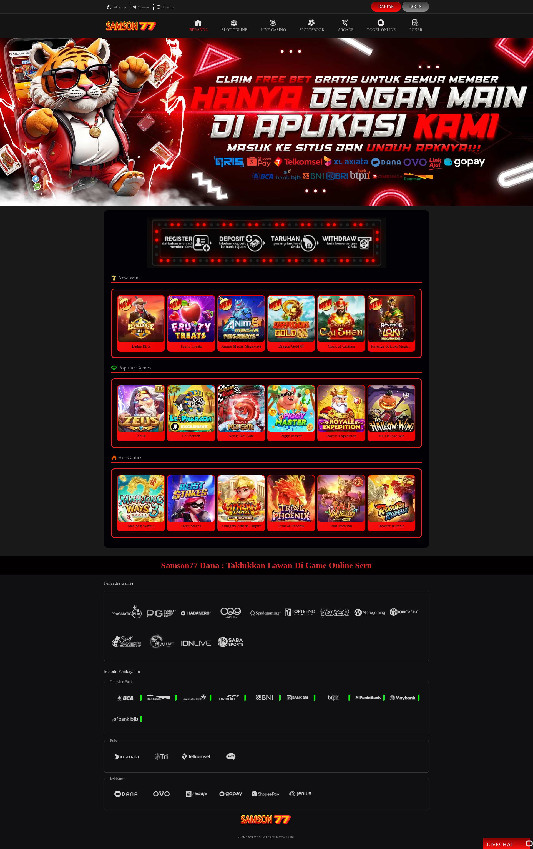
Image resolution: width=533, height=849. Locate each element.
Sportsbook (312, 30)
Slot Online (234, 30)
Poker (416, 30)
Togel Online (381, 30)
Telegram (143, 7)
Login (415, 6)
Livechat (168, 7)
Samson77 (255, 836)
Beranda (198, 30)
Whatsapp (119, 7)
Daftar (386, 6)
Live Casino (273, 30)
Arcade (346, 30)
